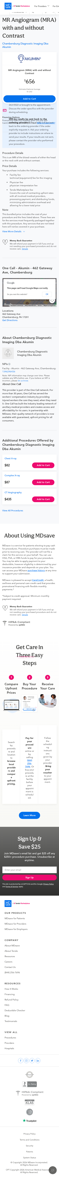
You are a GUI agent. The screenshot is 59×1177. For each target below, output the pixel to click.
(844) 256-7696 (28, 763)
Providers (9, 1043)
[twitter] (32, 1060)
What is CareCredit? (46, 123)
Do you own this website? (17, 294)
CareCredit (38, 580)
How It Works (11, 989)
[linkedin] (37, 1060)
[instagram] (26, 1060)
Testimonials (11, 1021)
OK (47, 294)
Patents (29, 1151)
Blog (7, 1015)
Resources (10, 956)
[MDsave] (17, 6)
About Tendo (11, 951)
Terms (40, 305)
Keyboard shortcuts (16, 305)
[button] (14, 231)
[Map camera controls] (52, 300)
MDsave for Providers (15, 923)
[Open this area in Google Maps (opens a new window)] (8, 305)
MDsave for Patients (15, 918)
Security (29, 1145)
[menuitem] (41, 6)
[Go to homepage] (17, 903)
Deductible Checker (15, 1010)
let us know (23, 380)
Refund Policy (11, 999)
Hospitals (9, 1048)
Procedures (10, 1037)
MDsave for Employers (16, 929)
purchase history (36, 570)
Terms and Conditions (29, 1139)
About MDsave (12, 945)
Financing (10, 994)
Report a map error (50, 305)
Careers (8, 961)
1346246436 (8, 371)
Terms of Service (12, 886)
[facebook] (20, 1060)
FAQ (7, 1005)
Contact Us (10, 967)
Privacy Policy (48, 884)
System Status (29, 1157)
